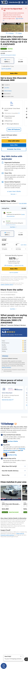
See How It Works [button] (13, 441)
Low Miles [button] (6, 87)
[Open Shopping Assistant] (26, 659)
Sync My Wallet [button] (23, 203)
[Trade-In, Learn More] (21, 244)
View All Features (14, 129)
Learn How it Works (15, 191)
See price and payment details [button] (8, 55)
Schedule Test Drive (14, 149)
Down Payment (5, 243)
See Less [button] (13, 194)
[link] (15, 389)
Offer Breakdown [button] (8, 265)
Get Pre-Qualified (6, 69)
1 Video (19, 33)
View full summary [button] (6, 367)
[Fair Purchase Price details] (11, 51)
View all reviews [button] (18, 334)
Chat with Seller (14, 141)
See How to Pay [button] (12, 455)
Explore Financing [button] (18, 265)
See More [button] (12, 227)
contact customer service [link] (7, 284)
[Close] (21, 656)
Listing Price (4, 238)
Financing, (22, 448)
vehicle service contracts (10, 450)
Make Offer (14, 73)
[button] (19, 2)
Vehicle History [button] (8, 90)
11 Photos (10, 33)
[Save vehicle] (19, 487)
